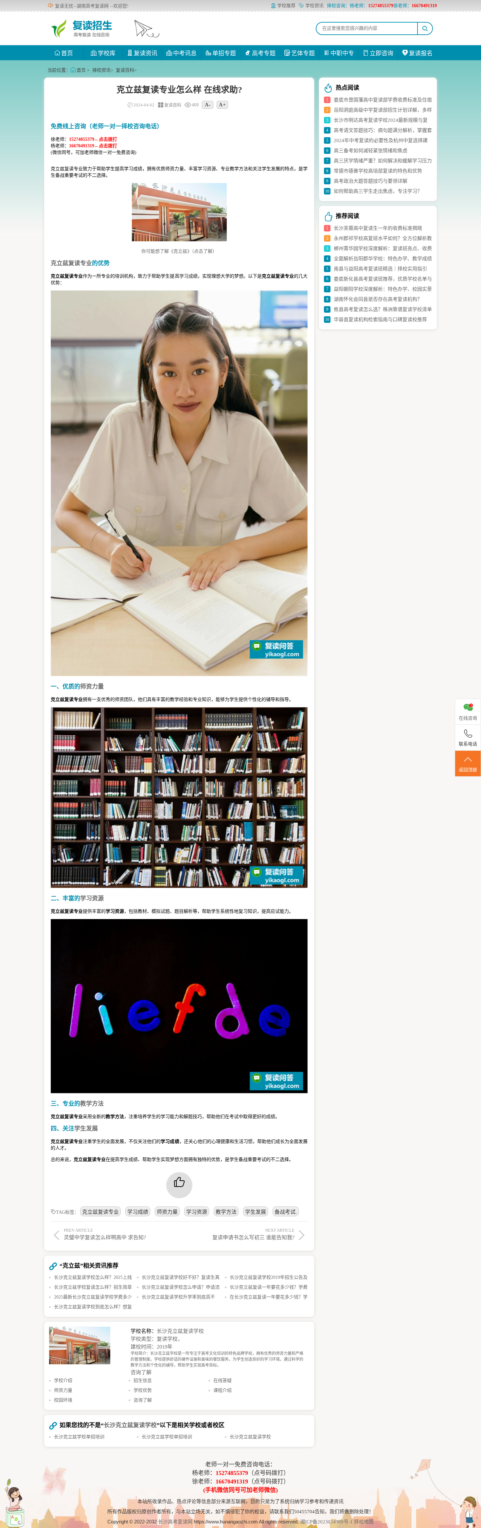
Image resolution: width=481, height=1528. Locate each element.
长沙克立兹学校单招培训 (79, 1436)
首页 (67, 53)
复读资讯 (145, 53)
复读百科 (125, 70)
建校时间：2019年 (151, 1347)
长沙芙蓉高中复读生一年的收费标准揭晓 (378, 228)
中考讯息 (185, 53)
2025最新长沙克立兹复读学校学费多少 (93, 1297)
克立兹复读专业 (100, 1212)
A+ (222, 104)
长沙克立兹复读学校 (180, 1331)
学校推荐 (286, 5)
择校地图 (364, 1521)
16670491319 (232, 1481)
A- (207, 104)
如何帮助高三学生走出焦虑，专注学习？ (378, 191)
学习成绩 (137, 1212)
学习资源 (196, 1212)
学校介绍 (63, 1380)
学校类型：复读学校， (157, 1339)
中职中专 (342, 53)
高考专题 (264, 53)
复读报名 (421, 53)
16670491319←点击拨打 (93, 145)
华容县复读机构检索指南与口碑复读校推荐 (380, 319)
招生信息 (143, 1380)
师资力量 (167, 1212)
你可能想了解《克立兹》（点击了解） (179, 251)
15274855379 (232, 1473)
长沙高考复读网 (175, 1521)
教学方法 (226, 1212)
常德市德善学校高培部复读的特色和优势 (378, 171)
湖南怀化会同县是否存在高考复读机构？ (378, 299)
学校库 (107, 53)
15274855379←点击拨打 (93, 139)
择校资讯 (101, 70)
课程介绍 (222, 1390)
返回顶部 (468, 769)
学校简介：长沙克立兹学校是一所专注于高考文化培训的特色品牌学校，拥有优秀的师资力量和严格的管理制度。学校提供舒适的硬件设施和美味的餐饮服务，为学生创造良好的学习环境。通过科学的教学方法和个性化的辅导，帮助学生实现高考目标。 (217, 1359)
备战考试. (286, 1212)
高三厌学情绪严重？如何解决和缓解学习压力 (383, 160)
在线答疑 (222, 1380)
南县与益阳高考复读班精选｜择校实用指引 (380, 268)
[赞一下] (179, 1185)
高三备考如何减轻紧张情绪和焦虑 (370, 150)
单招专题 (224, 53)
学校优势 (143, 1390)
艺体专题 (303, 53)
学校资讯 (314, 5)
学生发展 (255, 1212)
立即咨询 (381, 53)
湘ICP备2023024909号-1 (327, 1521)
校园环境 (63, 1400)
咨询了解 (141, 1372)
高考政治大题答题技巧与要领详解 (370, 181)
